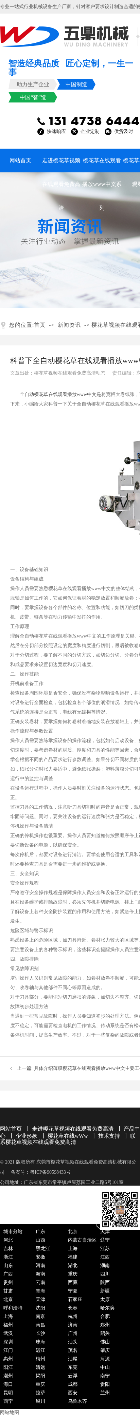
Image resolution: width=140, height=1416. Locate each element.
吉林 (8, 1248)
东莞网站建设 (38, 1192)
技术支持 (109, 1136)
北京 (72, 1231)
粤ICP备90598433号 (50, 1172)
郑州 (105, 1324)
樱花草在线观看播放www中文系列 (102, 164)
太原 (105, 1299)
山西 (40, 1240)
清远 (40, 1367)
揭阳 (40, 1375)
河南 (40, 1265)
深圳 (8, 1341)
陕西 (105, 1282)
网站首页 (20, 160)
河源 (105, 1358)
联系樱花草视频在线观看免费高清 (68, 1139)
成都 (72, 1384)
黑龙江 (43, 1248)
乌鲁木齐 (77, 1401)
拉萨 (40, 1392)
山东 (8, 1265)
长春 (72, 1307)
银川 (40, 1401)
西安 (72, 1392)
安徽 (40, 1257)
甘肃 (8, 1291)
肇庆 (105, 1350)
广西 (8, 1274)
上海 (72, 1248)
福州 (8, 1324)
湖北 (72, 1265)
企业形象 (26, 1136)
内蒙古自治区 (82, 1240)
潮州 (8, 1375)
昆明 (8, 1392)
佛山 (105, 1341)
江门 (8, 1350)
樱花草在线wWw (68, 1136)
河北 (8, 1240)
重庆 (72, 1274)
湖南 (105, 1265)
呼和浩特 (12, 1307)
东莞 (72, 1367)
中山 (105, 1367)
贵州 (8, 1282)
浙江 (8, 1257)
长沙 (40, 1333)
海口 (8, 1384)
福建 (72, 1257)
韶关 (105, 1333)
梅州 (40, 1358)
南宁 (105, 1375)
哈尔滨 (107, 1307)
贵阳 (105, 1384)
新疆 (105, 1291)
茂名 (72, 1350)
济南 (72, 1324)
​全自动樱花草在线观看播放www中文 (58, 394)
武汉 (8, 1333)
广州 (72, 1333)
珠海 (40, 1341)
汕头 (72, 1341)
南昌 (40, 1324)
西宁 (8, 1401)
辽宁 (105, 1240)
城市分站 (12, 1231)
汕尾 (72, 1358)
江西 (105, 1257)
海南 (40, 1274)
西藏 (72, 1282)
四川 (105, 1274)
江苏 (105, 1248)
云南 (40, 1282)
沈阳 (40, 1307)
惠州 (8, 1358)
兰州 (105, 1392)
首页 (40, 325)
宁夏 (72, 1291)
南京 (40, 1316)
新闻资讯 (69, 325)
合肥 (105, 1316)
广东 (40, 1231)
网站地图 (9, 1412)
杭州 (72, 1316)
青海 (40, 1291)
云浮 (72, 1375)
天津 (105, 1231)
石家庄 (75, 1299)
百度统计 (67, 1192)
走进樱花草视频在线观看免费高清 (61, 164)
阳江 (8, 1367)
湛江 (40, 1350)
